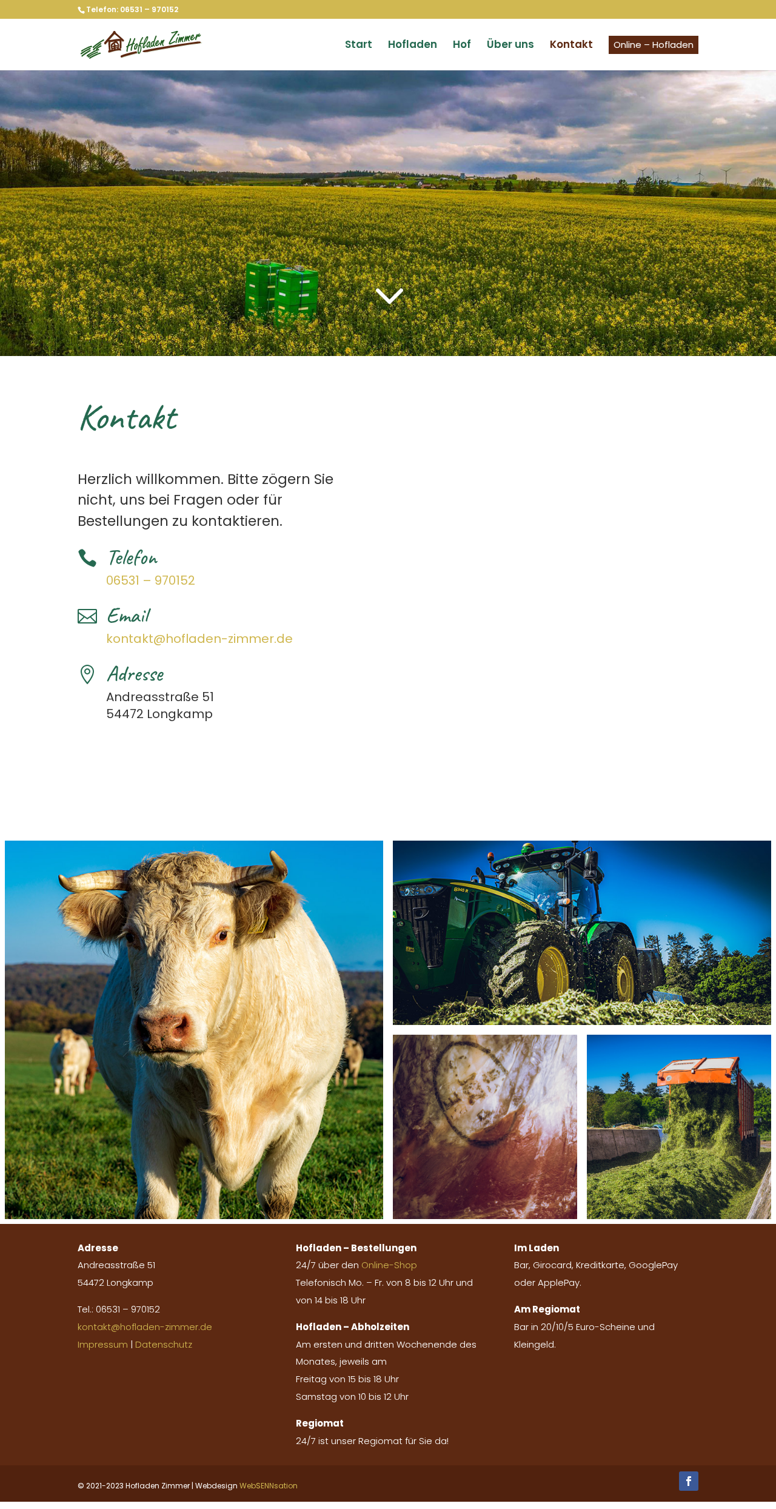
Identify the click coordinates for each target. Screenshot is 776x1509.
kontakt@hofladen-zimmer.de (199, 638)
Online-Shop (389, 1265)
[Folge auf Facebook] (688, 1481)
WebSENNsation (268, 1485)
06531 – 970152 (150, 580)
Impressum (103, 1344)
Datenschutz (163, 1344)
